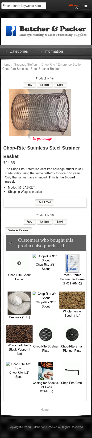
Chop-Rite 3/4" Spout (46, 304)
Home (6, 64)
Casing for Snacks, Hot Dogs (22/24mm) (46, 386)
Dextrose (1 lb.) (19, 317)
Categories (18, 51)
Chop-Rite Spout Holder (19, 276)
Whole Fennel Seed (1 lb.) (72, 313)
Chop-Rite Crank (72, 382)
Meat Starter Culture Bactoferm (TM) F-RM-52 (72, 278)
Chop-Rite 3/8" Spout (46, 266)
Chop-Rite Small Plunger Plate (72, 348)
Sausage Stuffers (26, 64)
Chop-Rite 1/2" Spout (19, 374)
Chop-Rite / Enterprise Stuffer (62, 64)
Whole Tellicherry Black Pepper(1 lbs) (19, 349)
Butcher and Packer (44, 427)
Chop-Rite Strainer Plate (45, 348)
